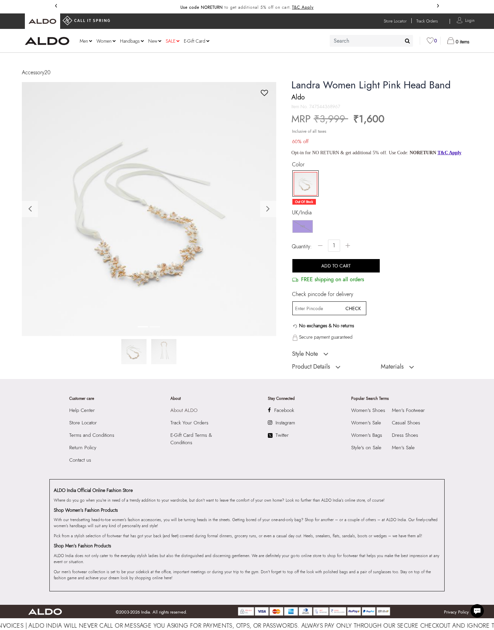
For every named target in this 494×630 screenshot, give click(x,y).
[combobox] (371, 41)
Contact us (80, 460)
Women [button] (104, 41)
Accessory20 (36, 72)
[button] (470, 20)
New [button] (152, 41)
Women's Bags (366, 435)
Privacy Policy (456, 612)
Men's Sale (403, 447)
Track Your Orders (189, 422)
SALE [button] (170, 41)
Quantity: (302, 246)
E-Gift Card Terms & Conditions (191, 438)
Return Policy (82, 447)
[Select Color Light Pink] (303, 184)
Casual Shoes (406, 422)
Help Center (82, 410)
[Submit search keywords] (407, 40)
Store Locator (83, 422)
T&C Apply (303, 7)
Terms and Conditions (91, 435)
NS (302, 226)
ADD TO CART (336, 265)
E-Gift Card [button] (194, 41)
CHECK (353, 308)
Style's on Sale (366, 447)
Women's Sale (366, 422)
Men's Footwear (408, 410)
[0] (430, 40)
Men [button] (84, 41)
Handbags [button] (130, 41)
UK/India (302, 212)
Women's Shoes (368, 410)
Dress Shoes (405, 435)
